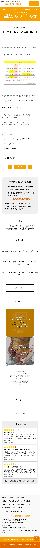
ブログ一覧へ (19, 400)
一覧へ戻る (20, 167)
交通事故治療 (20, 504)
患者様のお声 (6, 508)
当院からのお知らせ (13, 9)
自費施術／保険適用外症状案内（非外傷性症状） (16, 501)
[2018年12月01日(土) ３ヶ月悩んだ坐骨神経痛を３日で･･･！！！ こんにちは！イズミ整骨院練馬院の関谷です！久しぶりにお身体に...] (20, 363)
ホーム (4, 497)
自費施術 (20, 544)
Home (3, 9)
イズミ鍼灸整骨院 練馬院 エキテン (12, 511)
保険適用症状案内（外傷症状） (18, 497)
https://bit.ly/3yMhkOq (10, 148)
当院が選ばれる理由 (8, 504)
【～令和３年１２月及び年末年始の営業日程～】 (28, 263)
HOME (4, 544)
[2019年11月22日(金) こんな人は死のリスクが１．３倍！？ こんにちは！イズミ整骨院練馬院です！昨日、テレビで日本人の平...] (20, 335)
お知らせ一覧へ (19, 288)
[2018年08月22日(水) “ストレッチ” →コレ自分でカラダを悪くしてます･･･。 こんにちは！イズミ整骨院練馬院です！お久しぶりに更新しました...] (20, 390)
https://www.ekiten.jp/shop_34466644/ (15, 139)
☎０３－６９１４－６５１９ (11, 108)
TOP (37, 538)
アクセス (29, 504)
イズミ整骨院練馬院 (8, 158)
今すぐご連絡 (22, 101)
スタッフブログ (17, 508)
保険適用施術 (12, 544)
